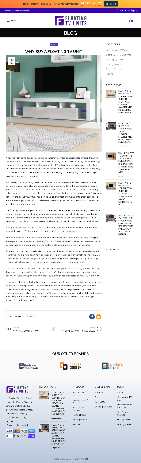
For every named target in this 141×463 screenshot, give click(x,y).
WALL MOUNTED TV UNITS (22, 317)
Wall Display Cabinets (115, 60)
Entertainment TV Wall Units (118, 55)
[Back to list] (54, 329)
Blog (97, 397)
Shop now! (111, 4)
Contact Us (100, 402)
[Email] (98, 316)
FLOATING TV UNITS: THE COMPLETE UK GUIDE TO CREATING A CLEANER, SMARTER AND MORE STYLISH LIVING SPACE (125, 102)
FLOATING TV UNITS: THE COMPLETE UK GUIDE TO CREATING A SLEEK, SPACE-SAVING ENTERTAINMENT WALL (126, 194)
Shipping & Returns (103, 407)
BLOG (53, 45)
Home (120, 392)
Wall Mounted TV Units (116, 50)
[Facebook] (92, 316)
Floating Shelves (113, 69)
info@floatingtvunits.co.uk (17, 425)
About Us (99, 392)
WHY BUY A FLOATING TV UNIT (53, 51)
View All (109, 74)
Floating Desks (112, 64)
